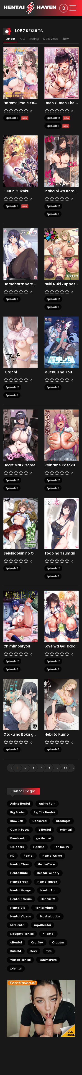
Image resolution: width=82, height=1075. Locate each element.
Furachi (10, 372)
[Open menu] (72, 8)
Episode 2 (53, 118)
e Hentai (44, 830)
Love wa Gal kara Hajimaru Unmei (61, 646)
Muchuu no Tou (58, 372)
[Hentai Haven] (29, 7)
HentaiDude (19, 873)
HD (12, 856)
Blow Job (16, 821)
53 (65, 767)
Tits (48, 951)
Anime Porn (47, 804)
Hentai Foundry (48, 873)
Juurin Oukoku (16, 191)
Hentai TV (48, 899)
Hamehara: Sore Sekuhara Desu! (20, 284)
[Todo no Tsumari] (61, 523)
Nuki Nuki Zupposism (61, 284)
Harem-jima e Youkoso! (20, 103)
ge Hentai (43, 838)
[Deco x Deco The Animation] (61, 73)
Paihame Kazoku (59, 465)
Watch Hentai (20, 960)
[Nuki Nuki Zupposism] (61, 254)
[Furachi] (20, 342)
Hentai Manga (20, 890)
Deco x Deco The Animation (61, 103)
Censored (39, 821)
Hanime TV (61, 847)
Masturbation (50, 916)
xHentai (15, 968)
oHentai (16, 942)
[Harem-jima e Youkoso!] (20, 73)
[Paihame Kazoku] (61, 435)
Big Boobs (17, 812)
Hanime (38, 847)
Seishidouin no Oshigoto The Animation (20, 553)
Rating (34, 39)
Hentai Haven (47, 882)
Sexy (33, 951)
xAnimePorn (48, 960)
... (57, 767)
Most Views (51, 39)
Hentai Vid (18, 908)
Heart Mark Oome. (19, 465)
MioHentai (17, 925)
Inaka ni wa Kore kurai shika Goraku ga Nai (61, 191)
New (66, 39)
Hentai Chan (19, 864)
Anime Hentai (20, 804)
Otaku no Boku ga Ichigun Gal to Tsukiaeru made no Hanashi (20, 734)
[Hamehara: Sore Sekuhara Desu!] (20, 254)
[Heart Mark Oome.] (20, 435)
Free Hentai (18, 838)
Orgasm (58, 942)
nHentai (48, 934)
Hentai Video (44, 908)
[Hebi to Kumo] (61, 704)
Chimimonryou (16, 646)
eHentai (66, 830)
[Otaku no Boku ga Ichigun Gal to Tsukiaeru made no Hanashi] (20, 704)
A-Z (22, 39)
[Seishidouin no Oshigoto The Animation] (20, 523)
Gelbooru (17, 847)
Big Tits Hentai (44, 812)
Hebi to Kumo (56, 734)
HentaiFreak (19, 882)
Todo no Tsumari (59, 553)
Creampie (63, 821)
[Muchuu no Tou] (61, 342)
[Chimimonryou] (20, 616)
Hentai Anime (52, 856)
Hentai (28, 856)
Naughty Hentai (21, 934)
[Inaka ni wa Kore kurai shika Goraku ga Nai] (61, 161)
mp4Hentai (42, 925)
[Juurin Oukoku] (20, 161)
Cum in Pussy (19, 830)
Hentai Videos (20, 916)
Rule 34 (15, 951)
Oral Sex (37, 942)
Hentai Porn (48, 890)
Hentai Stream (21, 899)
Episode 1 (12, 118)
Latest (10, 39)
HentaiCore (46, 864)
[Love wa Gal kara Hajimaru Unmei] (61, 616)
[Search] (63, 8)
